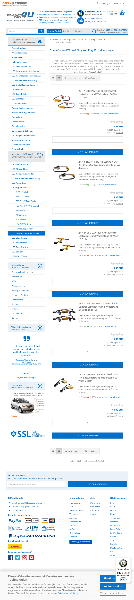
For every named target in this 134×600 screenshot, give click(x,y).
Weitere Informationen (112, 593)
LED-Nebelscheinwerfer (23, 173)
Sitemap (15, 318)
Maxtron (114, 521)
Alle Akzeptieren (112, 578)
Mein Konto (95, 506)
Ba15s (113, 536)
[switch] (123, 579)
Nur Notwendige (112, 586)
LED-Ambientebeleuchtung (24, 80)
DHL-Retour (74, 533)
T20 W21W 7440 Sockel (26, 201)
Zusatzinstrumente (21, 144)
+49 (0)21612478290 (28, 506)
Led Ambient (116, 533)
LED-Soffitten (18, 98)
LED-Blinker (17, 89)
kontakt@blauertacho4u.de (30, 502)
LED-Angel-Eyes (19, 183)
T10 (112, 540)
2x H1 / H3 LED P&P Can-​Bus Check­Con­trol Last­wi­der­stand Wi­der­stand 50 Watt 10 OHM (98, 306)
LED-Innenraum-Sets (22, 66)
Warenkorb (95, 502)
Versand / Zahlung (20, 295)
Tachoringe (17, 117)
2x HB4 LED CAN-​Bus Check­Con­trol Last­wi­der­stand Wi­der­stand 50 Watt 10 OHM (98, 236)
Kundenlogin (104, 3)
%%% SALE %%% (19, 256)
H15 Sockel (21, 219)
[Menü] (129, 560)
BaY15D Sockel (22, 196)
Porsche (114, 544)
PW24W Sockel (22, 210)
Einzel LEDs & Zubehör (22, 130)
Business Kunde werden (22, 272)
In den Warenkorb (88, 152)
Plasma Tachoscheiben (22, 107)
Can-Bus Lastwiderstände (27, 233)
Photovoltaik (17, 149)
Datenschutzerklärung (68, 593)
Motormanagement (21, 140)
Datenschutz (17, 299)
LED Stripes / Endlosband (23, 135)
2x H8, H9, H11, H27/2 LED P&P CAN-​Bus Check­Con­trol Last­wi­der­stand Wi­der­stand (99, 165)
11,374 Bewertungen (26, 377)
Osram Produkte (19, 48)
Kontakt (78, 31)
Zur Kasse (94, 510)
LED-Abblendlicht (20, 169)
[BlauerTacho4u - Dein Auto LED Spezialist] (20, 16)
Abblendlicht (17, 57)
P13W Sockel (21, 215)
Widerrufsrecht (18, 286)
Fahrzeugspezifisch (24, 228)
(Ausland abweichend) (109, 113)
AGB (14, 281)
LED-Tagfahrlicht (19, 94)
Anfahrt (68, 31)
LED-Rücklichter (19, 242)
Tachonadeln (18, 121)
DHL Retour (17, 313)
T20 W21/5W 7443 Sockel (27, 206)
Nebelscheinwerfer (20, 62)
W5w (112, 555)
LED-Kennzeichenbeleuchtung (26, 75)
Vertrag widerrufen (20, 290)
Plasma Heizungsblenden (23, 112)
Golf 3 (113, 510)
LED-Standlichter (20, 237)
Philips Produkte (19, 52)
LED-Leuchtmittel (20, 164)
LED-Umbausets (19, 103)
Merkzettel (119, 3)
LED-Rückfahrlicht (20, 247)
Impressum (17, 276)
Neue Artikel (55, 31)
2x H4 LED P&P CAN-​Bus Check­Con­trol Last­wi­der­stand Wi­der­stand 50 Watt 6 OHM (98, 377)
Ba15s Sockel (22, 192)
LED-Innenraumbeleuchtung (25, 71)
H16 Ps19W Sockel (24, 224)
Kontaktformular (19, 510)
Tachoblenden (18, 126)
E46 (112, 502)
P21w (112, 506)
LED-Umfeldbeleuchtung (23, 85)
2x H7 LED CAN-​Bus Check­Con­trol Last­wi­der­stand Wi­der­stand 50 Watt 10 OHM (98, 94)
